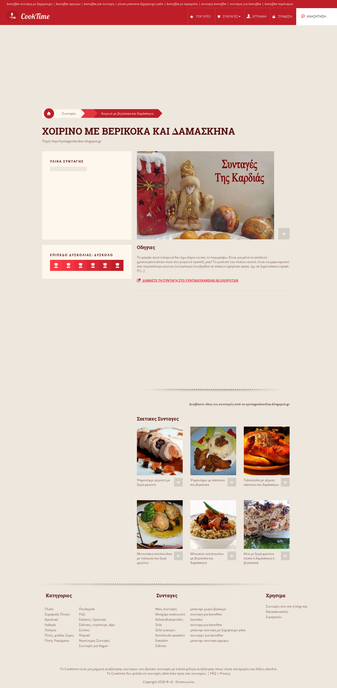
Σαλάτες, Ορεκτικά (92, 619)
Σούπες (84, 630)
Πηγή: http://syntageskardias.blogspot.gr (71, 141)
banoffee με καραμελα (182, 4)
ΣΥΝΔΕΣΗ (285, 16)
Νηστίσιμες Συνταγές (94, 640)
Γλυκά (49, 609)
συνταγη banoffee (213, 4)
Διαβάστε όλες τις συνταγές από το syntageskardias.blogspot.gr (239, 404)
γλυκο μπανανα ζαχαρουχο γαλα (140, 4)
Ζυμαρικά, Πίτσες (57, 614)
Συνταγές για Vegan (93, 646)
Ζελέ (158, 625)
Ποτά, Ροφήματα (57, 640)
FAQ (213, 673)
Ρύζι (82, 614)
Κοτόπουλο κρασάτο (170, 635)
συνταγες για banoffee (245, 4)
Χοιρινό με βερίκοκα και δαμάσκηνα (127, 113)
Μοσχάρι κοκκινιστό (170, 614)
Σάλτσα (160, 646)
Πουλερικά (87, 609)
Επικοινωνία (185, 682)
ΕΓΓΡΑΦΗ (259, 16)
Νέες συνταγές (166, 609)
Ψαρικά (84, 635)
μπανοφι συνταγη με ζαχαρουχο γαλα (217, 630)
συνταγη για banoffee (206, 614)
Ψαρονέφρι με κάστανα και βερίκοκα (207, 482)
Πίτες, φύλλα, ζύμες (59, 635)
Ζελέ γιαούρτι (165, 630)
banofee (196, 619)
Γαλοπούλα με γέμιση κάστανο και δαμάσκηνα (261, 482)
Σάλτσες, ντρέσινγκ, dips (97, 625)
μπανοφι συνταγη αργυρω (209, 640)
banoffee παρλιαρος (279, 4)
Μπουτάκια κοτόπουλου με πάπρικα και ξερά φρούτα (154, 558)
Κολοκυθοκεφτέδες (169, 619)
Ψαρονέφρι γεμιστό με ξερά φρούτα (153, 482)
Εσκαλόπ (161, 640)
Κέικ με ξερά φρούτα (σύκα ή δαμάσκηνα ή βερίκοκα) (259, 558)
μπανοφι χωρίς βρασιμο (208, 609)
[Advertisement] (168, 62)
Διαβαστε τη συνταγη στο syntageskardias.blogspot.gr (190, 280)
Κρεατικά (51, 619)
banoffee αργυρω (68, 4)
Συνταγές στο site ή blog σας (287, 606)
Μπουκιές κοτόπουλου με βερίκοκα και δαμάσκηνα (207, 558)
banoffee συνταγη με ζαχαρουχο (29, 4)
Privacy (225, 673)
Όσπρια (50, 630)
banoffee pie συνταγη (99, 4)
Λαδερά (50, 625)
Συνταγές (69, 113)
